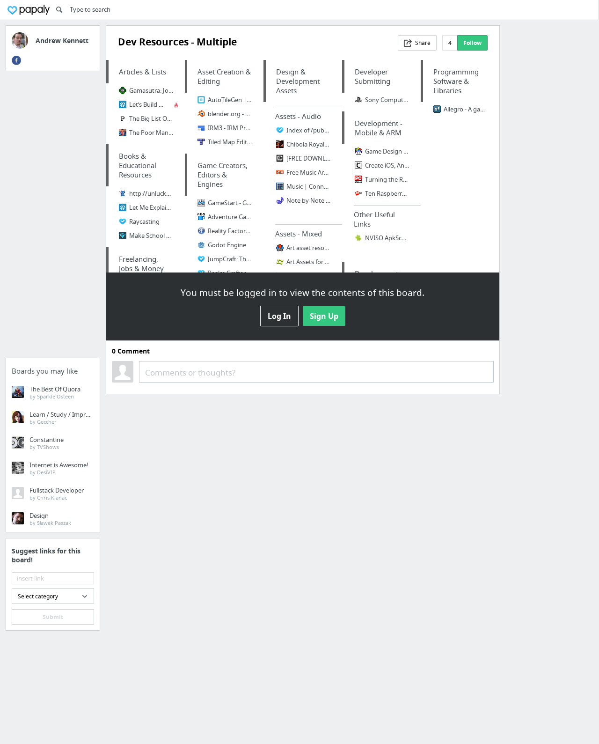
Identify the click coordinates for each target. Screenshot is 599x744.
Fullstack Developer (56, 493)
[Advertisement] (53, 217)
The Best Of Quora (54, 392)
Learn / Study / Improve (62, 417)
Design (50, 518)
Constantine (46, 442)
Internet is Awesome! (58, 468)
